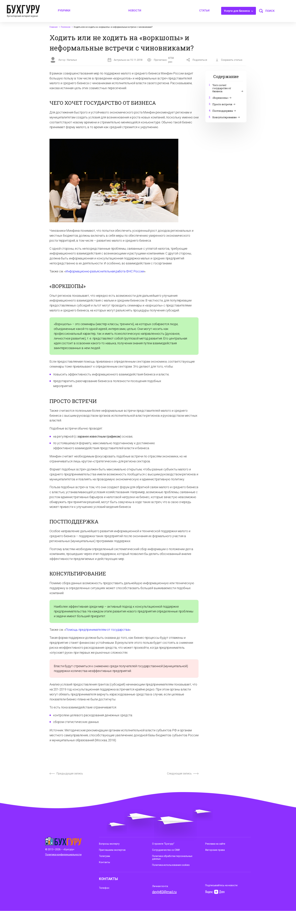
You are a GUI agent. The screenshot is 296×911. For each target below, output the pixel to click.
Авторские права (215, 850)
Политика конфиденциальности (63, 854)
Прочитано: (164, 60)
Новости (134, 10)
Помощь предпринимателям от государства (97, 629)
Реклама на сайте (215, 843)
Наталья (72, 60)
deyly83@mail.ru (164, 892)
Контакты (104, 862)
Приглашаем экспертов (112, 850)
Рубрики (64, 10)
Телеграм (104, 856)
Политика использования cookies (171, 865)
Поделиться (200, 60)
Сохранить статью (231, 60)
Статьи (204, 10)
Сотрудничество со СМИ (166, 850)
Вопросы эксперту (109, 843)
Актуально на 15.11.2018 (128, 60)
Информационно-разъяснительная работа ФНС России (105, 271)
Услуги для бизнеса (237, 10)
